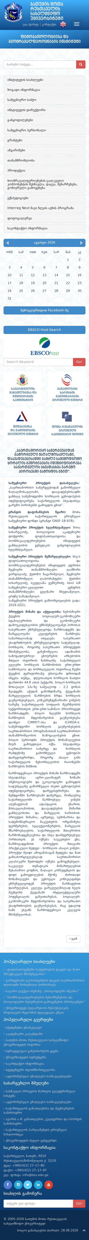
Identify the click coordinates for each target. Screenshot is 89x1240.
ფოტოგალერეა (19, 218)
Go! (79, 362)
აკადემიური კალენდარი (24, 1034)
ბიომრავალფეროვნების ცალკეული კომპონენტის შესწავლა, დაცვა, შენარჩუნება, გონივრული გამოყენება (42, 184)
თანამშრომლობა (21, 160)
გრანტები (14, 140)
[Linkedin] (38, 1185)
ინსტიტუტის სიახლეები (25, 80)
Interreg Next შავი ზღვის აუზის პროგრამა (40, 208)
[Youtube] (48, 1185)
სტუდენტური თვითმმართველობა (30, 1070)
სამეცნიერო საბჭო (21, 100)
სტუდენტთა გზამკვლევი (24, 1027)
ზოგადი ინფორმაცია (23, 90)
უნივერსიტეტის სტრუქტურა (26, 1057)
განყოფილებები (20, 120)
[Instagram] (18, 1185)
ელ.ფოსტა (31, 24)
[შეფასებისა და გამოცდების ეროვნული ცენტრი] (22, 423)
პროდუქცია (16, 170)
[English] (62, 24)
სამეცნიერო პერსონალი (26, 130)
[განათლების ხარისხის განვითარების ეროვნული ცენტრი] (67, 387)
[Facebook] (8, 1185)
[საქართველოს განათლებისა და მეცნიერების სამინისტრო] (22, 387)
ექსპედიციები (17, 198)
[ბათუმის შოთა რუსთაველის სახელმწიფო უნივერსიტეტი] (13, 13)
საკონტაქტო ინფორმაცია (27, 228)
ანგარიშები (16, 150)
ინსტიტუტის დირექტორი (26, 110)
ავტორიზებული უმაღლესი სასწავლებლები (38, 1076)
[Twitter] (27, 1185)
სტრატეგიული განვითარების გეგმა (32, 1051)
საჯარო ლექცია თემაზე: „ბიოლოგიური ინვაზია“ (43, 991)
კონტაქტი (49, 24)
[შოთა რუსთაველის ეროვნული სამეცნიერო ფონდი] (67, 423)
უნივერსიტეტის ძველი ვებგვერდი (31, 1140)
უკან (73, 938)
